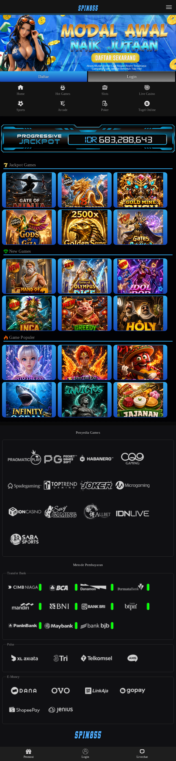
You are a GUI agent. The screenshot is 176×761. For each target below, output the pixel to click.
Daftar (43, 76)
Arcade (62, 110)
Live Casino (147, 94)
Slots (105, 94)
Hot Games (62, 94)
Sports (20, 110)
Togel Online (147, 110)
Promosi (29, 756)
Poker (105, 110)
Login (132, 76)
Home (21, 94)
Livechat (142, 756)
